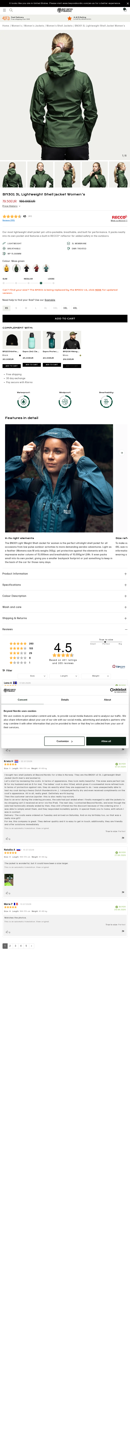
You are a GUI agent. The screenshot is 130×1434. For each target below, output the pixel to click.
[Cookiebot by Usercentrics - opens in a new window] (112, 690)
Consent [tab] (22, 699)
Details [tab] (65, 699)
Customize (63, 741)
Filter (9, 670)
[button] (65, 3)
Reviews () (9, 220)
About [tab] (107, 699)
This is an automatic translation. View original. (26, 828)
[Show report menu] (123, 750)
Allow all (106, 741)
